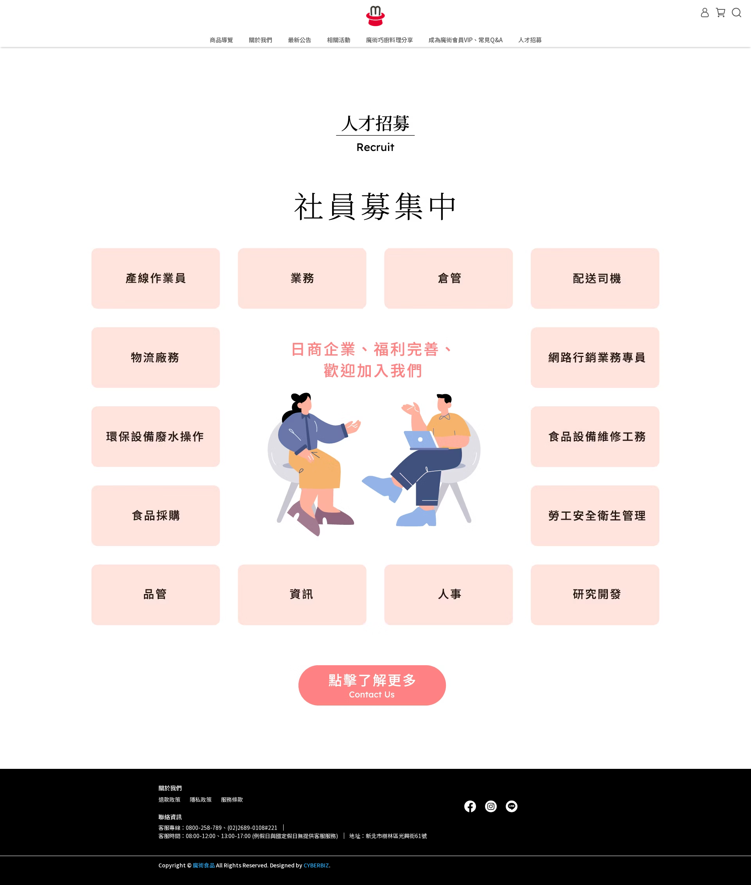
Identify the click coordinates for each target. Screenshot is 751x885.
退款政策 (169, 799)
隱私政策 (201, 799)
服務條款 (232, 799)
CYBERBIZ (316, 865)
